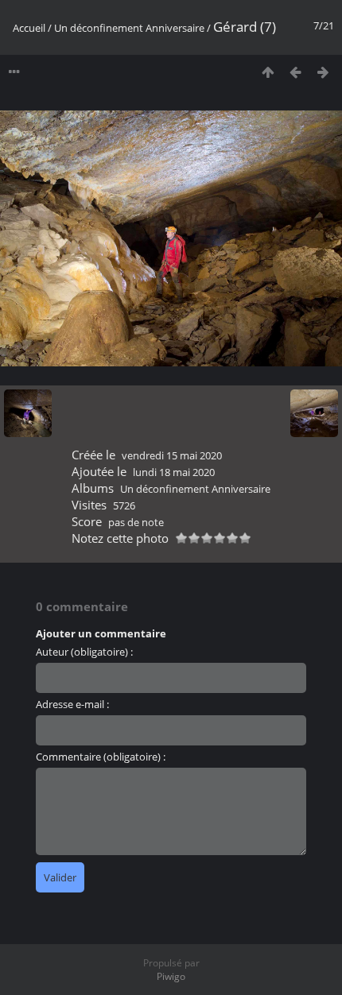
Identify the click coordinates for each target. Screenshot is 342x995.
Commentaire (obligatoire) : (100, 756)
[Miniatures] (268, 72)
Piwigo (171, 976)
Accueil (29, 28)
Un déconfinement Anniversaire (129, 28)
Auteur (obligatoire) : (84, 652)
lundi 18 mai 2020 (174, 472)
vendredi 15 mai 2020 (172, 455)
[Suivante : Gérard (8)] (323, 72)
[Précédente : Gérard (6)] (295, 72)
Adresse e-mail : (72, 704)
